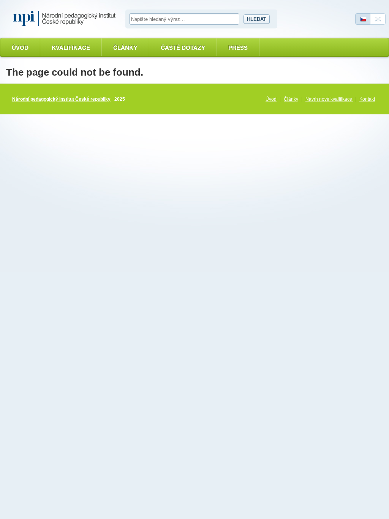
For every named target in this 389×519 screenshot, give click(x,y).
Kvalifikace (71, 47)
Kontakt (367, 99)
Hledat (256, 19)
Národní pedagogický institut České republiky (61, 99)
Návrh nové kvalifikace (329, 99)
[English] (378, 19)
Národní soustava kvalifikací (66, 18)
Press (238, 47)
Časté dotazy (183, 47)
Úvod (20, 47)
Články (125, 47)
